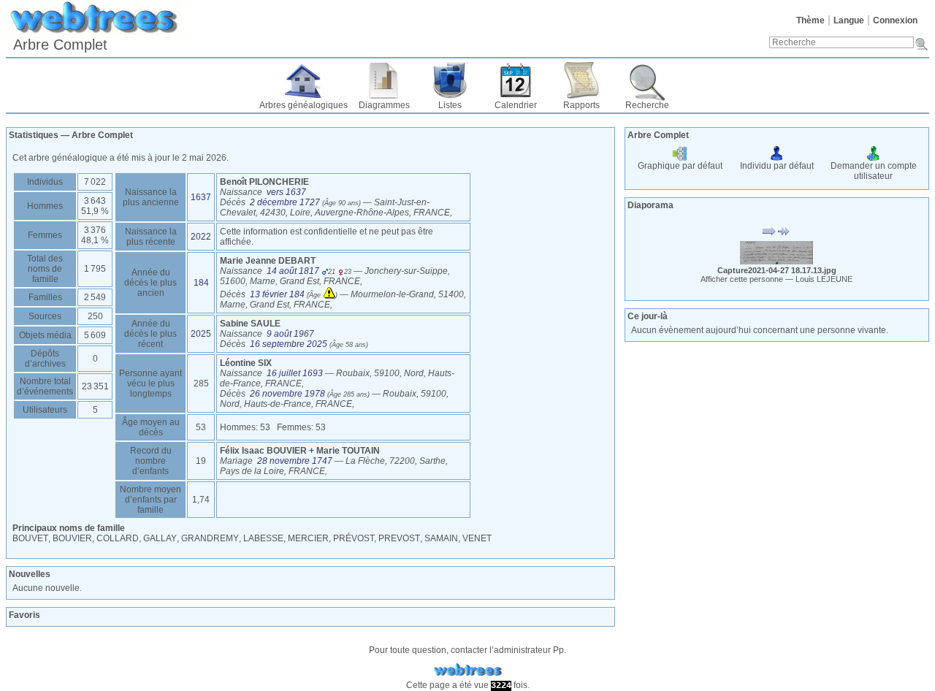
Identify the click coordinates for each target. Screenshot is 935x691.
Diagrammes (384, 105)
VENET (477, 538)
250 (95, 316)
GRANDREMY (210, 538)
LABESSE (263, 538)
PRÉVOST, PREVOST (376, 538)
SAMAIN (441, 538)
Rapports (581, 105)
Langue (848, 20)
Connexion (895, 20)
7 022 (95, 182)
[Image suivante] (783, 231)
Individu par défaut (777, 166)
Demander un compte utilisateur (874, 171)
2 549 (95, 297)
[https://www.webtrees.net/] (467, 670)
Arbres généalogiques (303, 105)
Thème (810, 20)
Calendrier (516, 105)
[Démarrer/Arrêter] (769, 231)
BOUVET (30, 538)
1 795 (95, 269)
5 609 (95, 335)
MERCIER (308, 538)
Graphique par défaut (680, 166)
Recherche (647, 105)
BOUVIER (72, 538)
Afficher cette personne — (776, 279)
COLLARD (117, 538)
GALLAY (160, 538)
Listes (450, 105)
